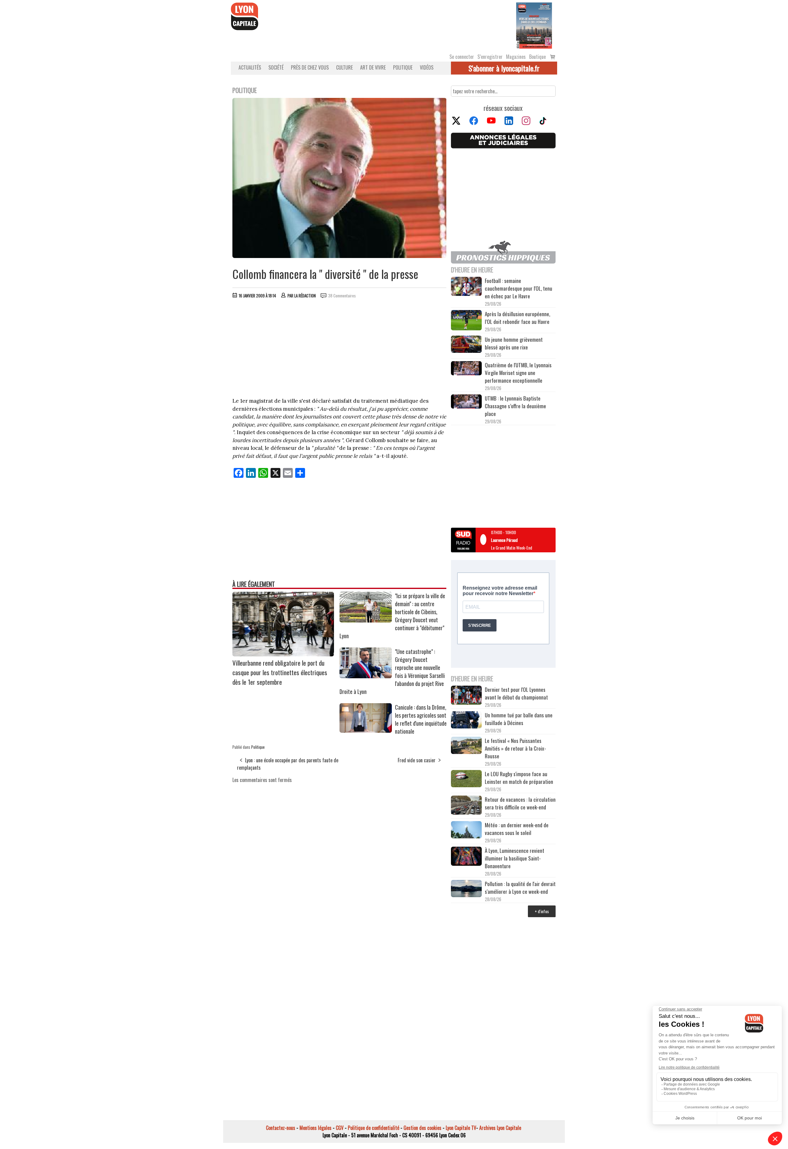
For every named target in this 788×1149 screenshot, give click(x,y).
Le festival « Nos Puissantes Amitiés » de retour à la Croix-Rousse (515, 748)
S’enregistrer (490, 56)
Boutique (537, 56)
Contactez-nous (280, 1127)
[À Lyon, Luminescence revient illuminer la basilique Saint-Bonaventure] (466, 857)
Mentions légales (316, 1127)
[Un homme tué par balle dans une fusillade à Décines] (466, 720)
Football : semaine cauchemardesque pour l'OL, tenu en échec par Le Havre (518, 288)
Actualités (250, 67)
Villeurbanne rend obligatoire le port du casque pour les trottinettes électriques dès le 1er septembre (279, 672)
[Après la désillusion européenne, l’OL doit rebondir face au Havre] (466, 321)
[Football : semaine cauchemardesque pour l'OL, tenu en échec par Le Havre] (466, 287)
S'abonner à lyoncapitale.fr (504, 68)
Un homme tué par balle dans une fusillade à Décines (519, 719)
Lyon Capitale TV (461, 1127)
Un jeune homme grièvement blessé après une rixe (514, 343)
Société (275, 67)
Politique (402, 67)
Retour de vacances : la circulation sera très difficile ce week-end (520, 803)
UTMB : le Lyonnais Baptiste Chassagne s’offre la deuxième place (515, 405)
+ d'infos (542, 911)
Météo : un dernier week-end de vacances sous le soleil (517, 829)
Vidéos (426, 67)
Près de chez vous (310, 67)
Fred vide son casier (417, 760)
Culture (344, 67)
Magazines (516, 56)
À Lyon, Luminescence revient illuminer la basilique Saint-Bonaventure (514, 858)
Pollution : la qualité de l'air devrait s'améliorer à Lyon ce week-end (520, 887)
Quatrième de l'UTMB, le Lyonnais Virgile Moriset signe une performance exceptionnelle (518, 372)
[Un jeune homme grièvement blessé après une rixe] (466, 345)
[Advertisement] (339, 349)
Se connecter (461, 56)
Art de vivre (373, 67)
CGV (340, 1127)
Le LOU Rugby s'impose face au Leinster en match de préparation (519, 777)
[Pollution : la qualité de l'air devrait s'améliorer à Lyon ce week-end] (466, 889)
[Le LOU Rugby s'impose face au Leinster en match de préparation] (466, 779)
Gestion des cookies (422, 1127)
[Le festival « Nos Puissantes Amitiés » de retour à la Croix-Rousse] (466, 746)
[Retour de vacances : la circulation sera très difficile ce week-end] (466, 806)
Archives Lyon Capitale (500, 1127)
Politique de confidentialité (373, 1127)
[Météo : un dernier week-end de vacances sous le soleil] (466, 830)
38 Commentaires (342, 295)
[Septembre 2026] (534, 25)
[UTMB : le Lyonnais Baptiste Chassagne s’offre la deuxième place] (466, 402)
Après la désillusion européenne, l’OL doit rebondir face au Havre (517, 317)
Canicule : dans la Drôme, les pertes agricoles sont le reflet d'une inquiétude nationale (421, 719)
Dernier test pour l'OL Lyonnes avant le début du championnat (516, 693)
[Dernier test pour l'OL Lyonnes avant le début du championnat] (466, 696)
